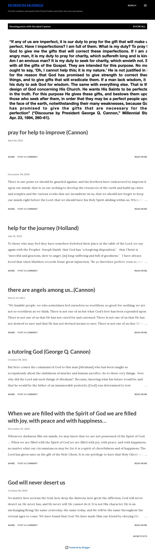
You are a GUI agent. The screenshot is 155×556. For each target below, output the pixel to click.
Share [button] (11, 156)
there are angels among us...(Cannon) (51, 289)
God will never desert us (36, 482)
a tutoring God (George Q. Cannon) (49, 351)
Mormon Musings (25, 5)
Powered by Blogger (79, 547)
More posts (140, 536)
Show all (139, 26)
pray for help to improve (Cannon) (48, 132)
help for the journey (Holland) (43, 228)
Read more (141, 156)
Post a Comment (28, 156)
